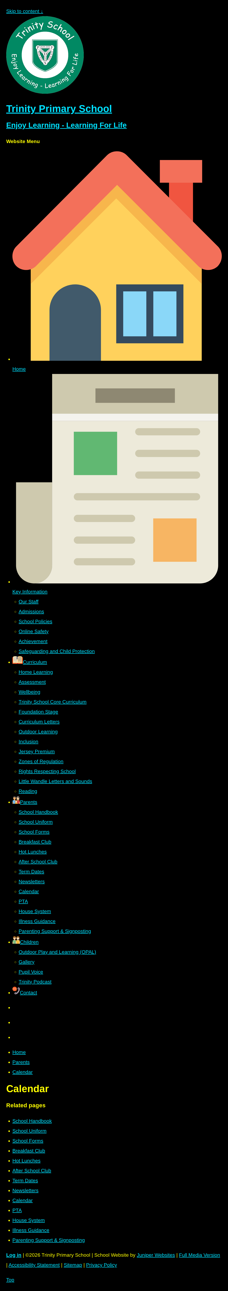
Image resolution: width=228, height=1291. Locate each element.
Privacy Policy (101, 1265)
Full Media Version (199, 1255)
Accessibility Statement (34, 1265)
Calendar (22, 1072)
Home (19, 1052)
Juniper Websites (156, 1255)
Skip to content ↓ (24, 11)
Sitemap (73, 1265)
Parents (21, 1062)
